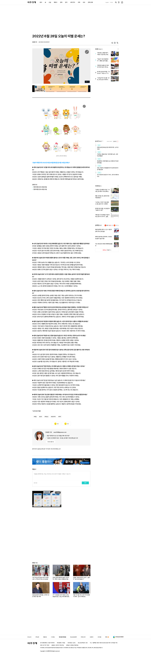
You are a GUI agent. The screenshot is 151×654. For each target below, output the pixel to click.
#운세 (40, 416)
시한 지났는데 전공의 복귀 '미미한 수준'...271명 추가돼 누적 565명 (40, 578)
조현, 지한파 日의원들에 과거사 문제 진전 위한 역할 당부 (107, 168)
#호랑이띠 (53, 416)
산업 (50, 2)
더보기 (102, 250)
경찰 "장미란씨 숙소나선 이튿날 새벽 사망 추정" (58, 435)
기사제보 (53, 637)
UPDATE (115, 141)
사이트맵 (99, 637)
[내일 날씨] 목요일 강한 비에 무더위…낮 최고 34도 (107, 148)
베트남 (117, 225)
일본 (112, 225)
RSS (106, 637)
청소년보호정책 (73, 637)
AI (45, 2)
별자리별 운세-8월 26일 (40, 187)
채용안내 (45, 637)
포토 (84, 2)
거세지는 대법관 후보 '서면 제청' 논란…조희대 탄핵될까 (107, 155)
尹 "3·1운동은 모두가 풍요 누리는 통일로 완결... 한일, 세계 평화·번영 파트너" (61, 595)
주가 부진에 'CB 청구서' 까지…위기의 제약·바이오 (108, 175)
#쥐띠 (59, 416)
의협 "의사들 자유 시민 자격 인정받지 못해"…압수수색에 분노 (81, 595)
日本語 (111, 2)
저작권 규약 (83, 637)
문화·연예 (90, 2)
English (107, 2)
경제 (61, 2)
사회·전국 (72, 2)
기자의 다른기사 (50, 441)
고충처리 (91, 637)
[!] (118, 49)
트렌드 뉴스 (98, 49)
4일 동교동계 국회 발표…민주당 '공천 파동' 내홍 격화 (40, 595)
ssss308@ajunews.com (59, 432)
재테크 (55, 2)
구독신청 (37, 637)
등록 (85, 483)
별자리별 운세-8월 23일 (40, 189)
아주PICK (98, 186)
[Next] (86, 66)
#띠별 (35, 416)
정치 (66, 2)
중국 (41, 2)
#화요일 (46, 416)
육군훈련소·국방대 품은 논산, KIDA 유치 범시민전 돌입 (108, 162)
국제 (79, 2)
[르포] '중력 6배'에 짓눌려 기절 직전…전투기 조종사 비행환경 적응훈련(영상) (61, 578)
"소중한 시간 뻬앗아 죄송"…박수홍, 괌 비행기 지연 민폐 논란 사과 (62, 438)
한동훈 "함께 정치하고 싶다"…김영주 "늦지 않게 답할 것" (81, 578)
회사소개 (29, 637)
